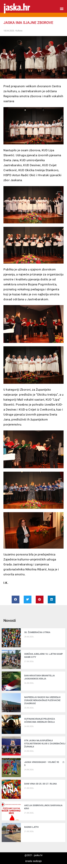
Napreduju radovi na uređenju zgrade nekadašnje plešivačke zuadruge (42, 700)
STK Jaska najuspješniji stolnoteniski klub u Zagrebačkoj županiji (44, 743)
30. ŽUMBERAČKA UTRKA (37, 632)
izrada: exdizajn (33, 861)
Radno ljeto (31, 827)
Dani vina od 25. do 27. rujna (40, 783)
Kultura (18, 30)
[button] (61, 8)
